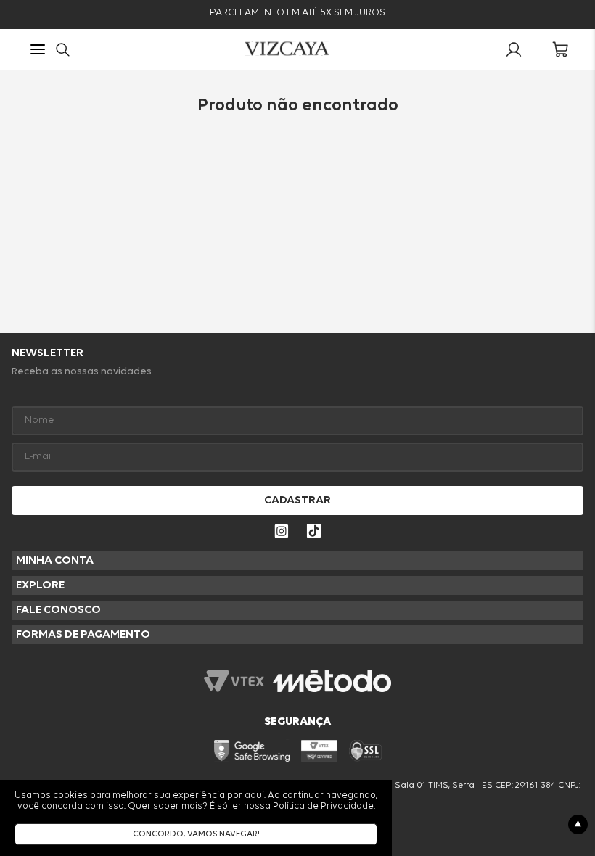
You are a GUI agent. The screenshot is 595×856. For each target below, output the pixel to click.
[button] (37, 51)
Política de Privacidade (323, 806)
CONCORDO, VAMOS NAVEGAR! (196, 834)
